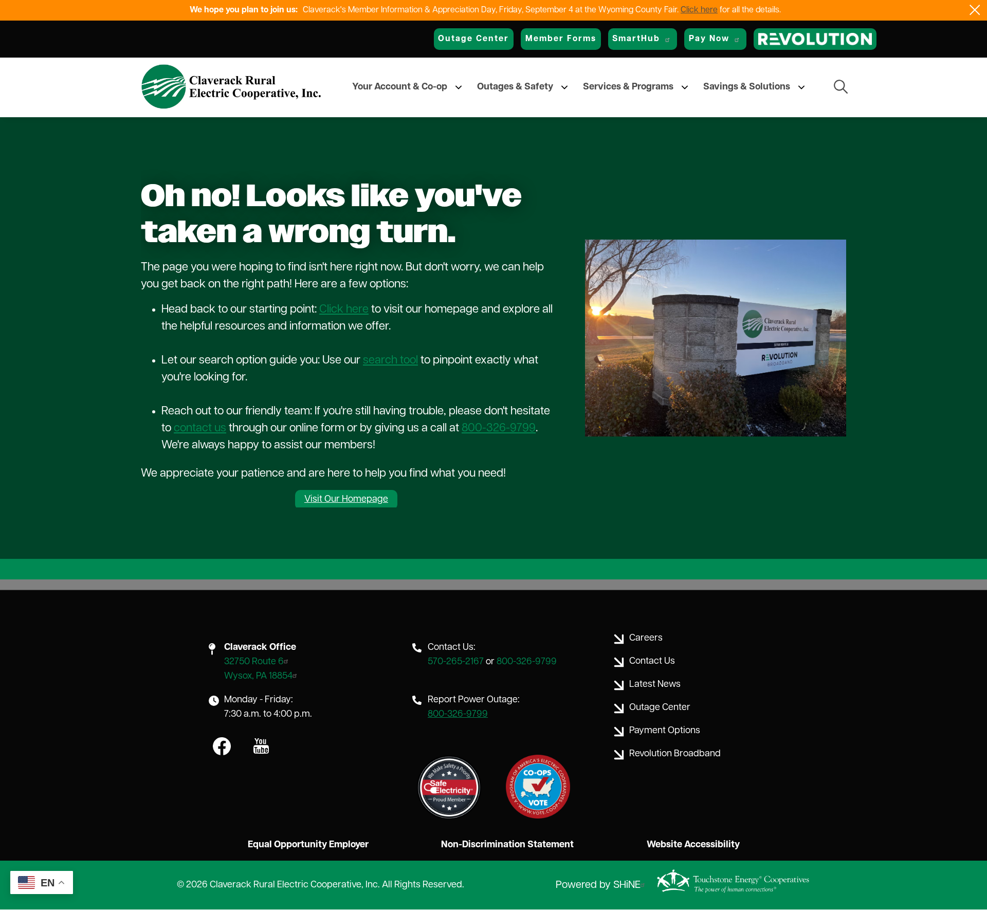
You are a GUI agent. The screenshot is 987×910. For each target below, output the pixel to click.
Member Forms (560, 39)
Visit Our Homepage (346, 499)
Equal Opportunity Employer (308, 845)
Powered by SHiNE (598, 885)
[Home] (231, 87)
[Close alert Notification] (974, 10)
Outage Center (473, 39)
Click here (699, 10)
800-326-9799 (499, 428)
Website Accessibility (693, 845)
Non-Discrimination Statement (507, 845)
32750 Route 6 (254, 662)
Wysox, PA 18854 (258, 676)
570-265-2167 (456, 662)
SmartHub (636, 39)
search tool (390, 361)
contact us (200, 428)
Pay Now (709, 39)
